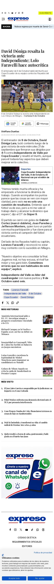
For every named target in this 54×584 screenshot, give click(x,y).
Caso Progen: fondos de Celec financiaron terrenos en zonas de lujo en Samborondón (28, 412)
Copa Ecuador (11, 297)
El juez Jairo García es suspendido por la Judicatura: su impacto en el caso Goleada (28, 389)
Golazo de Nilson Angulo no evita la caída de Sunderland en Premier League (16, 371)
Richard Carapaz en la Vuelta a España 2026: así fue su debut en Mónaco (16, 331)
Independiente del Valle (15, 293)
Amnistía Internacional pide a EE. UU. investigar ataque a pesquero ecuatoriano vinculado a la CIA (16, 319)
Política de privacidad (43, 553)
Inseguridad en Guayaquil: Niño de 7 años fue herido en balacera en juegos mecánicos (16, 344)
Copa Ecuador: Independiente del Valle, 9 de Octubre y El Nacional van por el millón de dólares (36, 176)
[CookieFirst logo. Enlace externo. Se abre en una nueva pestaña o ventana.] (3, 555)
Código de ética (27, 537)
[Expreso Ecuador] (27, 522)
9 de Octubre (35, 293)
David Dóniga (27, 297)
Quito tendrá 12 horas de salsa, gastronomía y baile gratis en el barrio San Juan (26, 435)
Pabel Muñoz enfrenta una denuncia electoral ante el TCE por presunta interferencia (27, 401)
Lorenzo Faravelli (20, 290)
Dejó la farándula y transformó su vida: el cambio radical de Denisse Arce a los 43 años (25, 423)
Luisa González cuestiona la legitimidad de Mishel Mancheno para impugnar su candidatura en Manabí (15, 359)
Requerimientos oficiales (27, 542)
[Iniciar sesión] (49, 19)
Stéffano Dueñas (10, 131)
